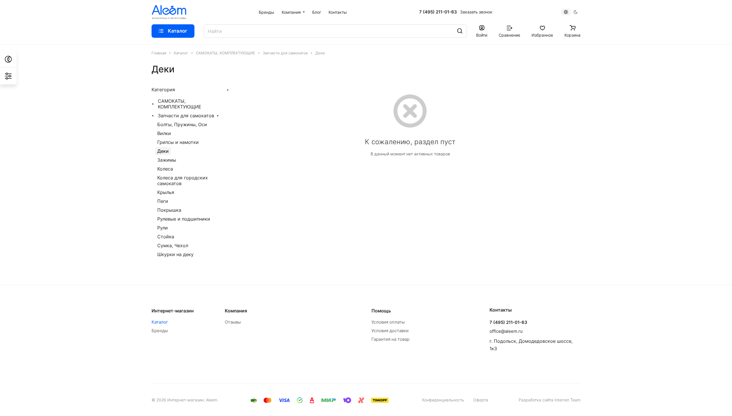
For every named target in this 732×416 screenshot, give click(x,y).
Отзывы (233, 322)
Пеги (162, 201)
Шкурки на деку (175, 254)
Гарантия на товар (390, 339)
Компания (236, 311)
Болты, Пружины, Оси (182, 124)
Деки (163, 151)
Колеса (165, 169)
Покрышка (169, 210)
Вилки (164, 133)
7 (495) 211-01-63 (438, 12)
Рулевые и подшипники (183, 219)
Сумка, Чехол (172, 245)
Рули (162, 228)
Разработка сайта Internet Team (549, 399)
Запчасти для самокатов (186, 115)
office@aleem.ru (506, 331)
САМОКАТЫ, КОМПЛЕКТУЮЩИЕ (179, 104)
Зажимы (166, 160)
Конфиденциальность (443, 399)
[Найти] (460, 31)
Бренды (160, 330)
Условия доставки (390, 330)
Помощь (381, 311)
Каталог (160, 322)
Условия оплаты (388, 322)
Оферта (480, 399)
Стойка (165, 236)
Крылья (165, 192)
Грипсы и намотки (178, 142)
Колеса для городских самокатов (182, 180)
